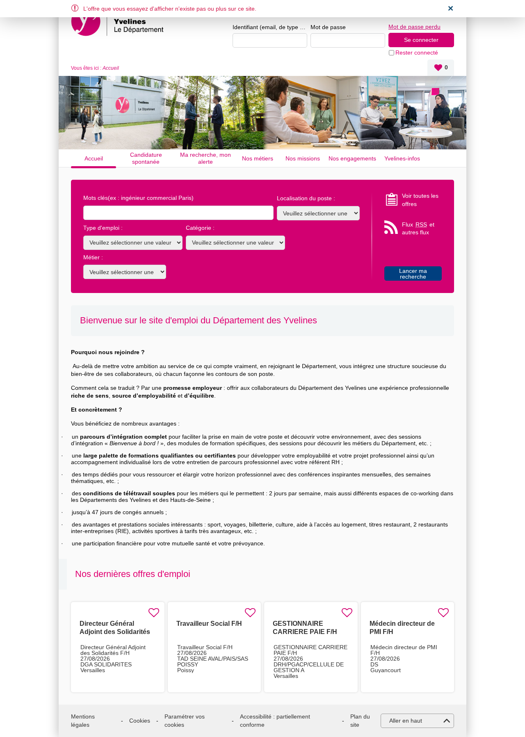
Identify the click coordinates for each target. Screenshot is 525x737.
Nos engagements (352, 158)
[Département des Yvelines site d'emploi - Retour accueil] (119, 21)
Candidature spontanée (146, 158)
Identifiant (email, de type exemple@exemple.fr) (270, 27)
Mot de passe (328, 27)
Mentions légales (83, 720)
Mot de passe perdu (414, 26)
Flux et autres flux (418, 228)
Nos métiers (257, 158)
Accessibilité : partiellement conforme (275, 720)
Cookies (139, 720)
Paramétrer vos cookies (184, 720)
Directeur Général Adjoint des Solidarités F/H (115, 631)
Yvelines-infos (402, 158)
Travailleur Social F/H (209, 623)
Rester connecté (416, 52)
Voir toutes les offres (420, 199)
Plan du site (360, 720)
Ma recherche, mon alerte (205, 158)
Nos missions (302, 158)
